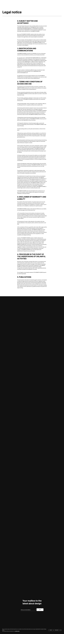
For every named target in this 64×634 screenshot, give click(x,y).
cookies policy (17, 631)
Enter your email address (28, 609)
